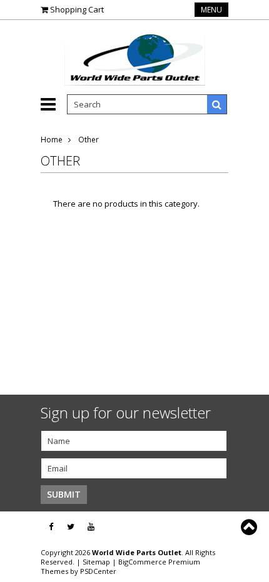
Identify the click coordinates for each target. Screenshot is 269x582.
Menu (211, 9)
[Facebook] (51, 527)
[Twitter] (70, 527)
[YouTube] (91, 527)
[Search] (217, 104)
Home (52, 139)
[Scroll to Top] (250, 527)
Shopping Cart (77, 9)
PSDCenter (98, 571)
